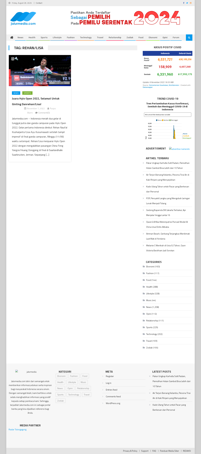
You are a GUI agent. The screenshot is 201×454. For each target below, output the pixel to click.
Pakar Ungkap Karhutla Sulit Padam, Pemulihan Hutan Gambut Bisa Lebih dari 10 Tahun (168, 165)
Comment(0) (44, 112)
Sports (44, 37)
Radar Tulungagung (17, 429)
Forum (176, 37)
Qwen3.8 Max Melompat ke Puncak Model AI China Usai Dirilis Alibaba (167, 224)
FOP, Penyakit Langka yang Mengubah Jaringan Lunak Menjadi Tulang (168, 201)
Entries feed (111, 389)
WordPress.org (113, 403)
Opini (165, 37)
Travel (100, 37)
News (20, 37)
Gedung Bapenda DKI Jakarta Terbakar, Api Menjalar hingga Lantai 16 (166, 212)
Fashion (71, 37)
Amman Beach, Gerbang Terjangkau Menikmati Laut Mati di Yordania (168, 236)
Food (141, 37)
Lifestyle (57, 37)
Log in (108, 383)
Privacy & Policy (130, 450)
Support (144, 450)
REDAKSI (187, 450)
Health (32, 37)
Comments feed (113, 396)
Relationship (115, 37)
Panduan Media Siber (169, 450)
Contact (39, 2)
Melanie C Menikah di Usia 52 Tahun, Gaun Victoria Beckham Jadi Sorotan (166, 248)
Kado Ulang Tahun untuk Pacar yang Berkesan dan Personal (167, 189)
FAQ (154, 450)
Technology (86, 37)
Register (110, 376)
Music (149, 300)
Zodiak (130, 37)
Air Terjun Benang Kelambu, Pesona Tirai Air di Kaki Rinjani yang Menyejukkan (167, 177)
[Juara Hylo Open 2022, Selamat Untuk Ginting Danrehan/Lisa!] (40, 70)
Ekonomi (153, 37)
